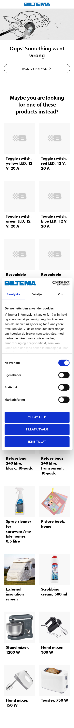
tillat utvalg (37, 429)
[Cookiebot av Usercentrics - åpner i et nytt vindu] (52, 283)
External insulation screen (15, 594)
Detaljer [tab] (37, 294)
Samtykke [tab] (13, 294)
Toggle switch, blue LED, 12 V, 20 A (54, 221)
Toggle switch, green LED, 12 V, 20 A (19, 221)
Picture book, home (53, 524)
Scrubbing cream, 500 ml (54, 592)
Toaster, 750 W (54, 700)
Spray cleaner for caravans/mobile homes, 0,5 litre (18, 531)
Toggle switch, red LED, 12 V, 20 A (54, 163)
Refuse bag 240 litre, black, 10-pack (19, 463)
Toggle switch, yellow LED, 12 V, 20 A (19, 163)
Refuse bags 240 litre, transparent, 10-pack (52, 466)
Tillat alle (37, 417)
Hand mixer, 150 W (17, 703)
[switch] (63, 375)
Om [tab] (60, 294)
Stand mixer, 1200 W (17, 650)
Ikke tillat (37, 441)
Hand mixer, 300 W (52, 650)
